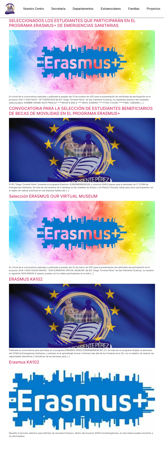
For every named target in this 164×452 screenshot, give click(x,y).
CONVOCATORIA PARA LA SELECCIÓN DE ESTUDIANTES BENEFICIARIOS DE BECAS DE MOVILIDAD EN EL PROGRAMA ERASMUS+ (81, 111)
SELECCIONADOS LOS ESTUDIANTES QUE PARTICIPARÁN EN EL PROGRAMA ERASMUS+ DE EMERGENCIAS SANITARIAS (72, 23)
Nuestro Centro (33, 8)
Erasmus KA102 (24, 362)
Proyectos (153, 8)
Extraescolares (111, 8)
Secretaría (58, 8)
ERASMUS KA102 (26, 279)
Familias (133, 8)
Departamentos (83, 8)
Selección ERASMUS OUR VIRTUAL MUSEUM (53, 196)
